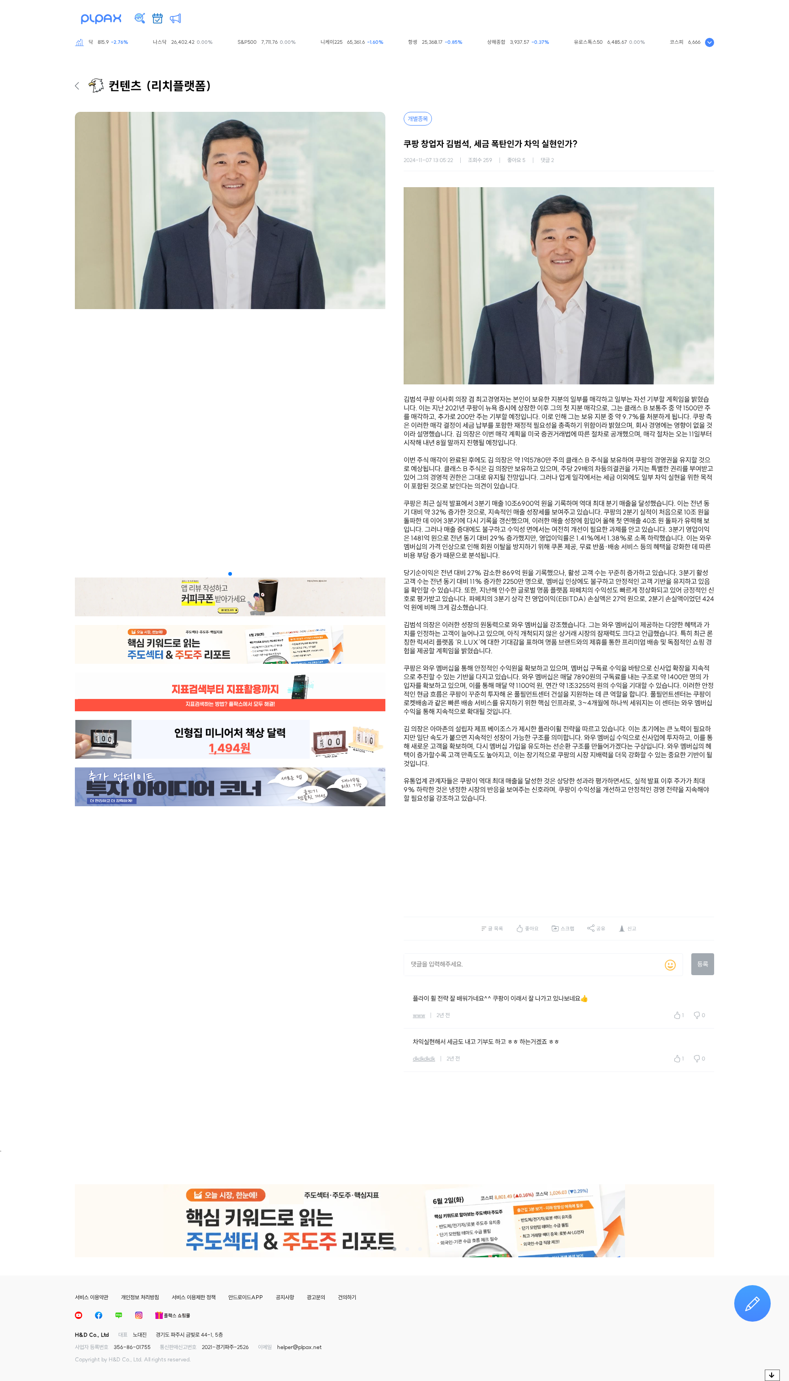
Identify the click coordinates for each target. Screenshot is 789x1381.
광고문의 (316, 1297)
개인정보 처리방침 (140, 1297)
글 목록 (495, 928)
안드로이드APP (245, 1297)
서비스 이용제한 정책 (194, 1297)
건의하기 (347, 1297)
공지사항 (285, 1297)
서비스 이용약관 (91, 1297)
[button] (230, 574)
